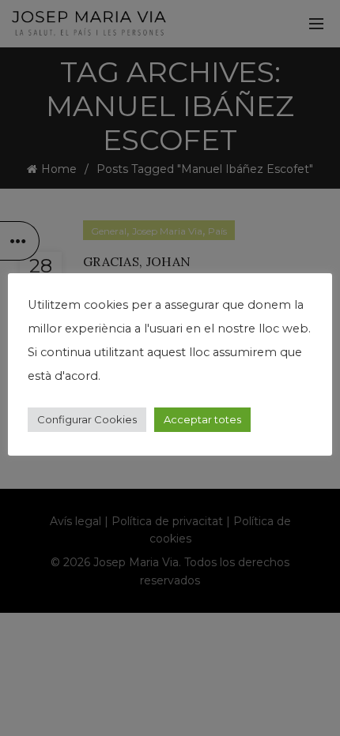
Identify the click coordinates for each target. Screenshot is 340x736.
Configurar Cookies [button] (87, 419)
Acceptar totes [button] (202, 419)
